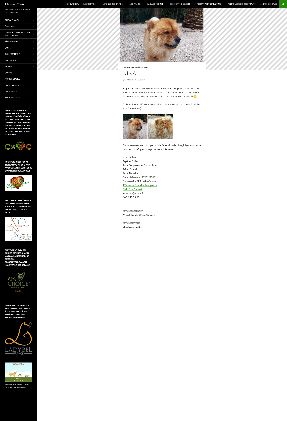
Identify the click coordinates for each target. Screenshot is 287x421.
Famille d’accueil (155, 4)
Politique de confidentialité (241, 4)
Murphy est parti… (132, 225)
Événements (10, 26)
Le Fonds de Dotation (113, 4)
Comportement (12, 54)
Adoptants (135, 4)
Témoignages (11, 41)
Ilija (142, 79)
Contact (9, 73)
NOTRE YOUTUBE (12, 85)
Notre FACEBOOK (13, 98)
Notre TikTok (11, 91)
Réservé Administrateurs (209, 4)
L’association (89, 4)
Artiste (8, 66)
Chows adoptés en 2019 (135, 67)
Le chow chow (71, 4)
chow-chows (12, 20)
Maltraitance (11, 60)
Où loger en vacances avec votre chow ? (18, 33)
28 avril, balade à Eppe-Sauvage (139, 213)
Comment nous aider (180, 4)
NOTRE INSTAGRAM (13, 79)
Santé (7, 48)
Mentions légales (268, 4)
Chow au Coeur (15, 4)
